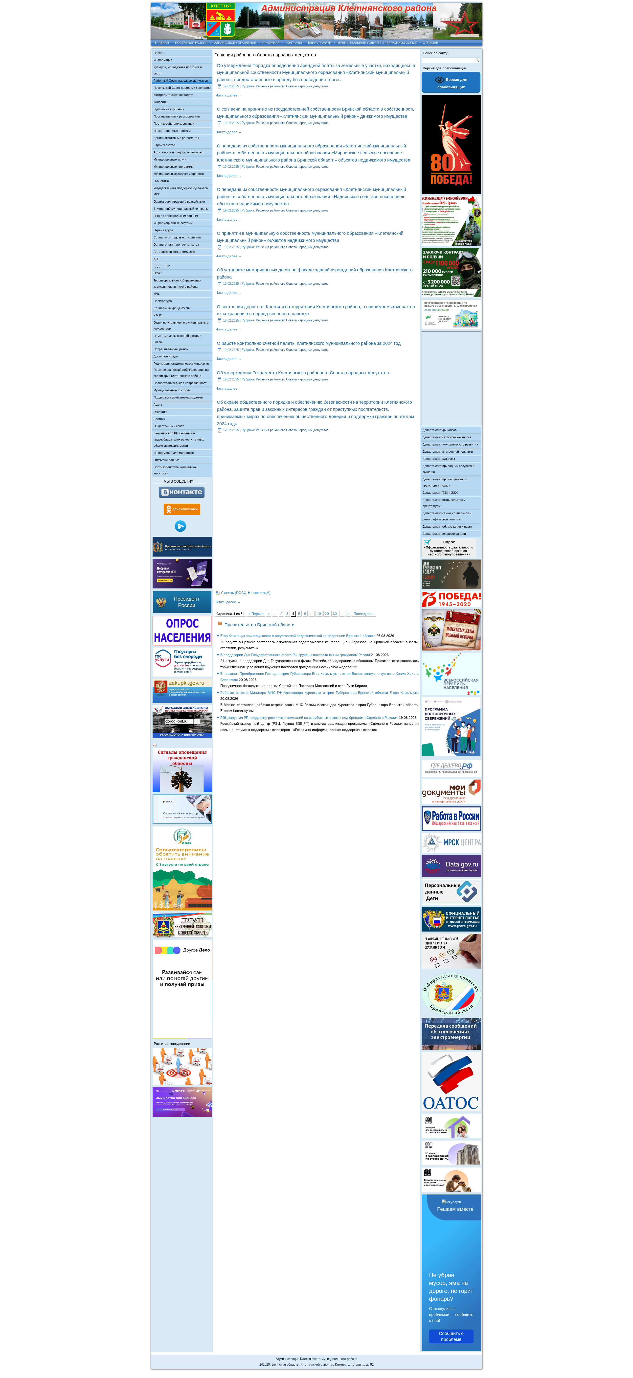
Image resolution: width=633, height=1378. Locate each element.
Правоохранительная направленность (181, 383)
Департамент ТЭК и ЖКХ (440, 492)
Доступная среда (166, 356)
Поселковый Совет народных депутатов (182, 88)
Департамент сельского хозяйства (447, 437)
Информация (163, 60)
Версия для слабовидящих (452, 83)
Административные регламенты (176, 138)
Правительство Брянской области (259, 624)
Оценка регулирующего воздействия (179, 201)
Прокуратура (163, 301)
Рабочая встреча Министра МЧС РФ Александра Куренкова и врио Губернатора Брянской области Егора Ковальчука (319, 693)
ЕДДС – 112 (162, 266)
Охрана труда (163, 230)
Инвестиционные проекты (172, 131)
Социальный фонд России (172, 308)
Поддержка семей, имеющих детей (178, 397)
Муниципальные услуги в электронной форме (377, 43)
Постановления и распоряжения (177, 116)
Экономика (161, 181)
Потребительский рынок (171, 349)
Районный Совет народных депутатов (181, 80)
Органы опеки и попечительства (176, 244)
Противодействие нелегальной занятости (176, 470)
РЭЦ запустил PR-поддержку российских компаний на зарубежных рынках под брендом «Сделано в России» (309, 718)
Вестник (159, 419)
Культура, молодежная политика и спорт (178, 70)
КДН (156, 259)
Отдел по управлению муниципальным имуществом (181, 325)
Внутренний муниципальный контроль (181, 208)
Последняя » (364, 614)
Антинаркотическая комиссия (174, 252)
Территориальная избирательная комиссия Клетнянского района (177, 283)
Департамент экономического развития (450, 444)
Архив (158, 404)
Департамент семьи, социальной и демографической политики (447, 516)
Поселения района (191, 43)
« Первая (256, 614)
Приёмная (271, 43)
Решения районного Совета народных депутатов (292, 86)
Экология (160, 412)
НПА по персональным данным (176, 216)
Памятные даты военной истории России (177, 339)
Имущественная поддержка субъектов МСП (181, 191)
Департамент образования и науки (447, 526)
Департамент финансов (439, 430)
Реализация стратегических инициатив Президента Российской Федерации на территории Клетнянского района (181, 370)
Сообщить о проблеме (451, 1336)
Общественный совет (169, 426)
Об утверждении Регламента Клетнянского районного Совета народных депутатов (303, 372)
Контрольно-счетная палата (174, 95)
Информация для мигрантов (174, 453)
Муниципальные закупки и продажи (179, 174)
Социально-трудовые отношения (177, 237)
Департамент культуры (439, 459)
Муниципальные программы (173, 166)
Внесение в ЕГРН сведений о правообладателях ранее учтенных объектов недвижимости (179, 439)
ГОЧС (157, 273)
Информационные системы (173, 223)
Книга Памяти (319, 43)
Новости (159, 53)
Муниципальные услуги (170, 159)
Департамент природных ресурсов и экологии (448, 469)
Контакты (294, 43)
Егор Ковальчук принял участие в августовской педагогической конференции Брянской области (297, 636)
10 (319, 614)
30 (335, 614)
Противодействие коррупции (174, 123)
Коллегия (160, 102)
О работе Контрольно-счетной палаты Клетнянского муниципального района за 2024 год (309, 343)
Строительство (164, 145)
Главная (162, 43)
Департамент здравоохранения (445, 534)
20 (327, 614)
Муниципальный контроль (172, 390)
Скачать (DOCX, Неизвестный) (246, 593)
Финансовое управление (235, 43)
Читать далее (229, 95)
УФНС (158, 315)
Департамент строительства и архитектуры (444, 503)
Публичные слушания (169, 109)
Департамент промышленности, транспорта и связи (445, 482)
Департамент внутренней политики (448, 451)
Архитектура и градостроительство (178, 152)
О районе (430, 43)
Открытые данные (167, 460)
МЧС (157, 294)
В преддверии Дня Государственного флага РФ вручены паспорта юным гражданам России (295, 655)
